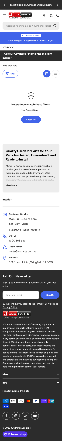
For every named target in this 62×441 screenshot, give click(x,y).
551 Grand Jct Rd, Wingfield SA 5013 (31, 262)
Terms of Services (44, 303)
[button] (4, 5)
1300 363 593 (17, 240)
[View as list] (55, 74)
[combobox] (31, 26)
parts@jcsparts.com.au (23, 251)
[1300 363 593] (45, 16)
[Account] (51, 16)
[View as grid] (47, 74)
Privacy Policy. (10, 307)
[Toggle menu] (4, 16)
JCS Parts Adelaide (21, 427)
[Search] (55, 26)
